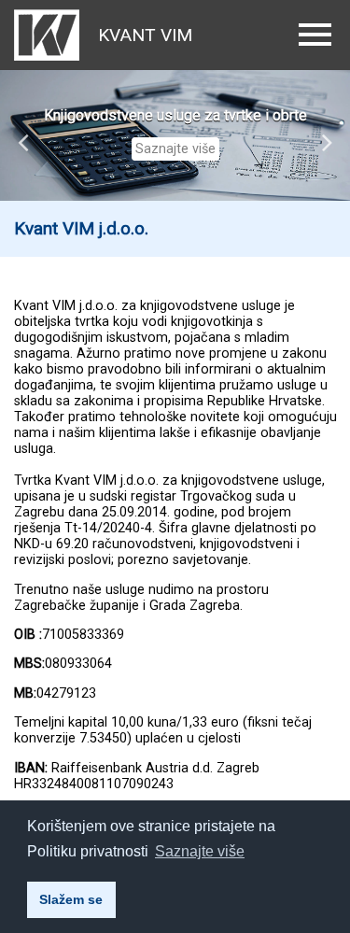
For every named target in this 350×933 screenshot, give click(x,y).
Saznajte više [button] (200, 851)
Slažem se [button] (71, 899)
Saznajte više (175, 149)
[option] (175, 135)
